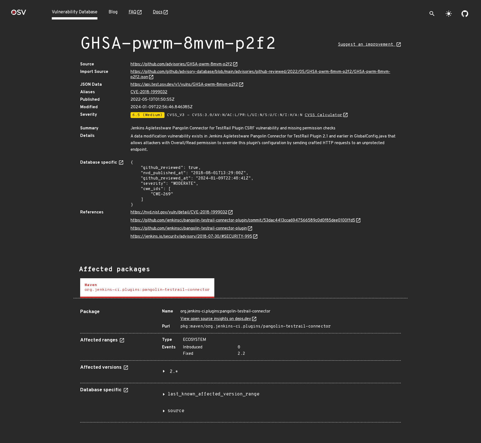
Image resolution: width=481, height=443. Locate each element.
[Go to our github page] (465, 13)
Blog (113, 12)
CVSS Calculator (323, 115)
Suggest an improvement (367, 44)
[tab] (147, 288)
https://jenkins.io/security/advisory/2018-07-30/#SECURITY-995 (191, 236)
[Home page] (18, 14)
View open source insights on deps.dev (215, 319)
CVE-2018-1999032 (149, 92)
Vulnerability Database (74, 12)
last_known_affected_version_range (213, 394)
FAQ (132, 12)
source (176, 411)
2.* (174, 372)
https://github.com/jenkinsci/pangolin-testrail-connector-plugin (189, 228)
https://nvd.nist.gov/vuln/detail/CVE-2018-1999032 (179, 212)
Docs (158, 12)
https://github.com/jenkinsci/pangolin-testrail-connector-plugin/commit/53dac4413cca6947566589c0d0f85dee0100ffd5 (243, 220)
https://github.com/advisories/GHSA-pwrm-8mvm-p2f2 (181, 64)
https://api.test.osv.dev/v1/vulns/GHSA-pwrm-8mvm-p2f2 (184, 84)
